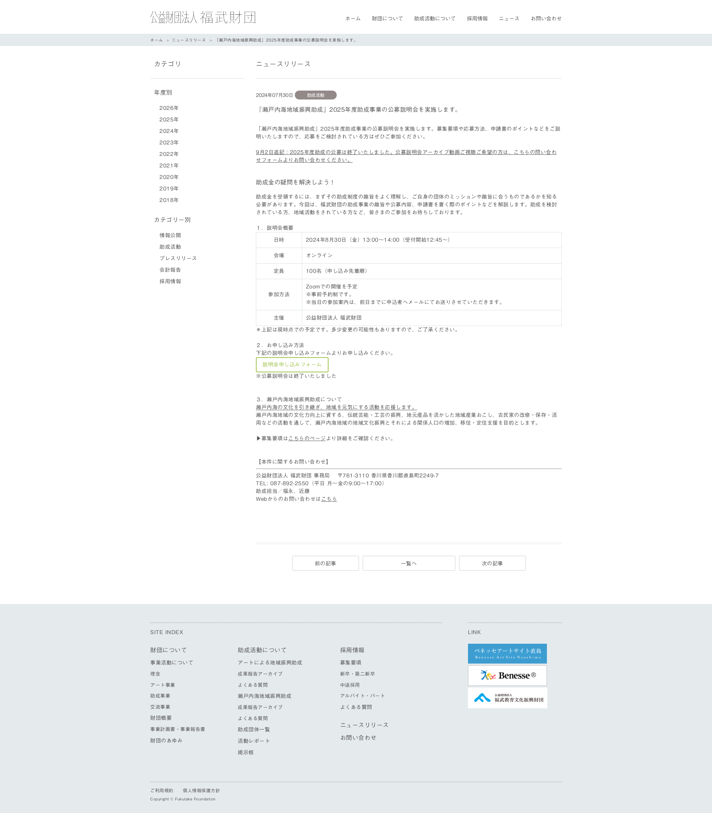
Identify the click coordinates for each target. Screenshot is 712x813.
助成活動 (170, 246)
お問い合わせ (546, 18)
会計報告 (170, 269)
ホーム (353, 18)
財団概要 (161, 718)
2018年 (169, 200)
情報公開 (170, 235)
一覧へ (409, 563)
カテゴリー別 (172, 220)
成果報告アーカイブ (260, 674)
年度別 (163, 92)
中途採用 (350, 685)
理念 (155, 674)
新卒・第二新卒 (357, 674)
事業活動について (171, 662)
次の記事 (492, 563)
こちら (329, 499)
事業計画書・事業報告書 (177, 729)
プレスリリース (178, 258)
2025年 (169, 119)
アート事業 (162, 685)
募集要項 (351, 662)
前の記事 (325, 563)
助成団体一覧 (254, 729)
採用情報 (477, 18)
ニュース (509, 18)
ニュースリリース (189, 40)
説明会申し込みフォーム (292, 364)
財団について (387, 18)
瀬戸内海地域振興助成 (264, 696)
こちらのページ (307, 438)
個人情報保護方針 (201, 790)
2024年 (169, 131)
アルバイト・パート (362, 695)
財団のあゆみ (166, 740)
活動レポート (254, 741)
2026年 (169, 108)
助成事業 (160, 695)
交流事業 (160, 707)
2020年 (169, 177)
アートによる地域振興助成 (270, 662)
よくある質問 (253, 685)
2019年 (169, 188)
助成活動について (435, 18)
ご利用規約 (162, 790)
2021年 (169, 165)
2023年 (169, 142)
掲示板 (246, 752)
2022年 (169, 154)
